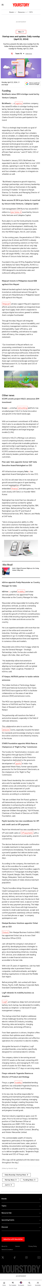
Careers (17, 1246)
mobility (21, 591)
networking (22, 408)
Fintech (5, 932)
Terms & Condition (7, 1249)
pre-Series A (16, 212)
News (20, 32)
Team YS (18, 54)
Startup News (10, 1180)
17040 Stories (28, 53)
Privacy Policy (33, 1246)
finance (15, 489)
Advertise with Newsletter (13, 1239)
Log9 (5, 1002)
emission (6, 730)
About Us (4, 1246)
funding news (28, 1180)
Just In (7, 1185)
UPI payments (27, 833)
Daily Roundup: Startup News (15, 1175)
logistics (19, 103)
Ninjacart (6, 304)
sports (18, 763)
